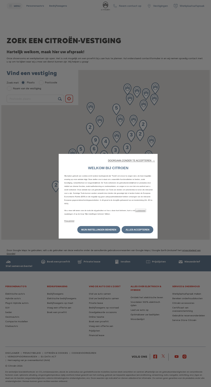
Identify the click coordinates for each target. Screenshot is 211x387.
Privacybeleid (69, 221)
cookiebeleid (140, 210)
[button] (131, 160)
